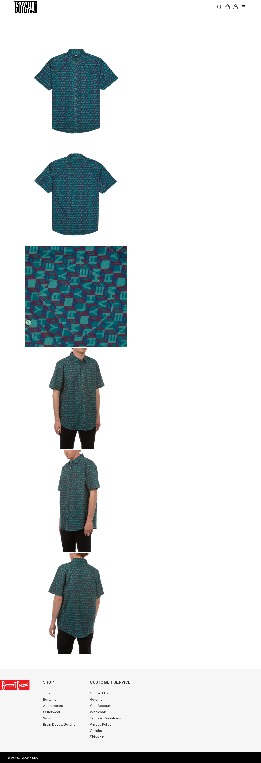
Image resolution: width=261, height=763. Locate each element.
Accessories (53, 706)
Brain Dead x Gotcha (59, 724)
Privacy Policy (100, 724)
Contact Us (99, 693)
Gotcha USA (29, 758)
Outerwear (51, 712)
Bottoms (49, 699)
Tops (46, 693)
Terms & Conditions (105, 718)
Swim (47, 718)
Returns (96, 699)
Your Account (100, 706)
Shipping (97, 737)
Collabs (96, 731)
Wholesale (98, 712)
